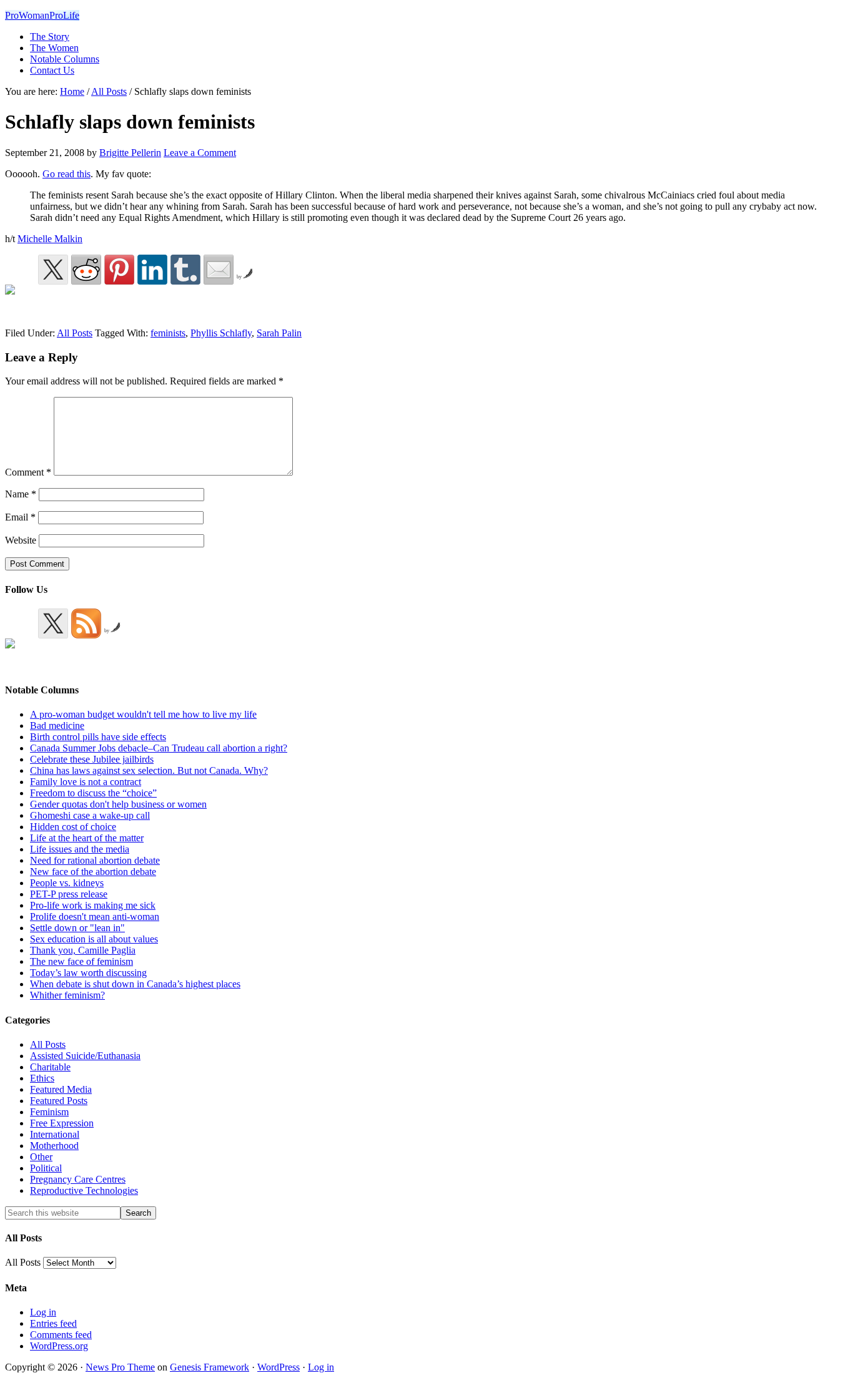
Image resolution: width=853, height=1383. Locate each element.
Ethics (42, 1078)
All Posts (74, 333)
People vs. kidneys (67, 882)
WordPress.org (59, 1346)
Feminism (49, 1112)
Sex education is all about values (94, 939)
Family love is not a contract (85, 781)
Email (20, 517)
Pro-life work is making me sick (92, 905)
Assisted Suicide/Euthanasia (85, 1055)
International (54, 1134)
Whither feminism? (67, 995)
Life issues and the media (79, 849)
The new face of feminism (81, 961)
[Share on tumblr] (185, 270)
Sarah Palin (279, 333)
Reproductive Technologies (84, 1190)
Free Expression (62, 1123)
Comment (28, 472)
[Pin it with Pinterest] (119, 270)
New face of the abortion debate (93, 871)
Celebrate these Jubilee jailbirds (92, 759)
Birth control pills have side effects (98, 736)
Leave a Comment (200, 152)
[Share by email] (219, 270)
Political (46, 1168)
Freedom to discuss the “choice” (93, 793)
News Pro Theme (120, 1367)
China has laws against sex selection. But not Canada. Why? (149, 770)
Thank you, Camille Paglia (83, 950)
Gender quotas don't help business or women (118, 804)
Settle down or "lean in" (77, 927)
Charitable (50, 1067)
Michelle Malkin (49, 238)
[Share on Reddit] (86, 270)
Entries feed (53, 1323)
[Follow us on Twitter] (53, 623)
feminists (167, 333)
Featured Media (61, 1089)
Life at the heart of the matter (87, 838)
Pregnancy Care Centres (78, 1179)
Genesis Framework (209, 1367)
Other (41, 1156)
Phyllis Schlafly (221, 333)
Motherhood (54, 1145)
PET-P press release (68, 894)
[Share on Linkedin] (152, 270)
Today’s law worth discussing (88, 972)
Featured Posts (58, 1100)
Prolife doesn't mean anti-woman (94, 916)
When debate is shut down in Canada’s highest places (135, 984)
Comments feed (61, 1334)
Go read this (66, 174)
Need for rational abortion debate (95, 860)
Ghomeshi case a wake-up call (90, 815)
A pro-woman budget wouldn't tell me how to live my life (143, 714)
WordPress (278, 1367)
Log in (43, 1312)
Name (20, 494)
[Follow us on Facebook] (20, 653)
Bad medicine (57, 725)
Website (20, 540)
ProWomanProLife (42, 15)
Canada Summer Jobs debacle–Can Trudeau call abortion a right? (158, 748)
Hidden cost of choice (73, 826)
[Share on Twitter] (53, 270)
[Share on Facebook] (20, 300)
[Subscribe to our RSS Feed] (86, 623)
